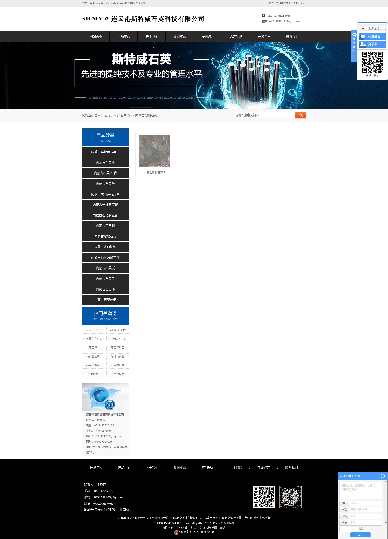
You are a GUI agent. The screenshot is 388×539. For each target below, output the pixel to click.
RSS (296, 3)
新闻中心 (180, 36)
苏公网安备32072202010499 (196, 532)
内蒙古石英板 (105, 268)
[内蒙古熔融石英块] (155, 151)
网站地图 (285, 3)
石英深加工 (117, 347)
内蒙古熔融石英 (146, 115)
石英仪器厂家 (118, 339)
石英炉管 (93, 374)
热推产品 (167, 528)
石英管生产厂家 (93, 339)
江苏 (199, 528)
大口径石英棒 (118, 330)
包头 (193, 528)
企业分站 (272, 3)
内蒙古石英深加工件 (105, 257)
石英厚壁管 (117, 374)
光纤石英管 (117, 356)
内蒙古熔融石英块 (154, 172)
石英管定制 (93, 356)
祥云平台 (203, 523)
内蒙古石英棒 (105, 162)
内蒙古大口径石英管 (105, 194)
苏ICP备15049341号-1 (167, 523)
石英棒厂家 (117, 365)
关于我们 (152, 36)
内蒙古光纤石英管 (105, 204)
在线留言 (264, 36)
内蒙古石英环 (105, 289)
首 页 (108, 115)
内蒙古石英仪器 (105, 300)
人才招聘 (236, 36)
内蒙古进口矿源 (105, 247)
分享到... (374, 44)
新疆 (214, 528)
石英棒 (93, 347)
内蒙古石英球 (105, 226)
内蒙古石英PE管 (105, 173)
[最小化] (383, 476)
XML (303, 3)
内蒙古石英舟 (105, 278)
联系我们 (292, 36)
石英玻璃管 (93, 365)
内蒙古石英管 (105, 183)
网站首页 (96, 36)
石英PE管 (93, 330)
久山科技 (229, 523)
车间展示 (208, 36)
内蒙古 (222, 528)
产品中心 (124, 36)
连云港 (207, 528)
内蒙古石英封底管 (105, 215)
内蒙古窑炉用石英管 (105, 152)
